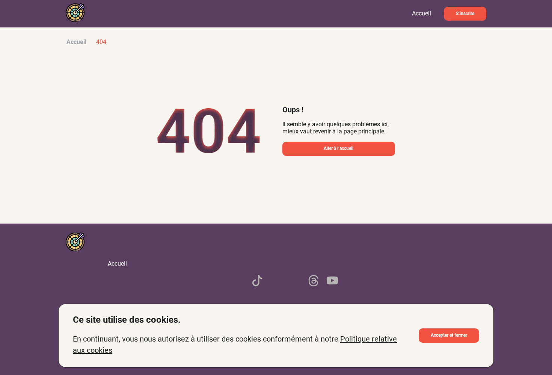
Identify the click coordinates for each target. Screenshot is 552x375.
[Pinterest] (219, 281)
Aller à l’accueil (338, 148)
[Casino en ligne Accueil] (75, 13)
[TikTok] (257, 281)
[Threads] (313, 281)
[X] (238, 281)
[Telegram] (276, 281)
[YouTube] (332, 281)
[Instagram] (294, 281)
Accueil (421, 13)
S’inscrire (465, 13)
